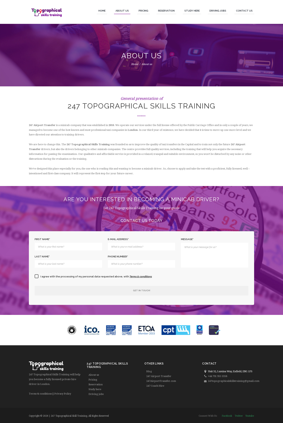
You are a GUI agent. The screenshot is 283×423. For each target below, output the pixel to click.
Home (134, 64)
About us (94, 374)
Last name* (42, 256)
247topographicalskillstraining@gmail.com (233, 381)
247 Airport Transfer (158, 376)
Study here (95, 389)
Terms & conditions (40, 393)
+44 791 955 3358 (217, 376)
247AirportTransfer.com (161, 381)
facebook (227, 416)
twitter (239, 416)
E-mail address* (118, 239)
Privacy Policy (62, 393)
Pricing (93, 379)
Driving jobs (96, 394)
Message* (187, 239)
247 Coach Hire (155, 385)
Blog (149, 371)
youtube (249, 416)
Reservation (96, 384)
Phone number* (118, 256)
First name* (42, 239)
